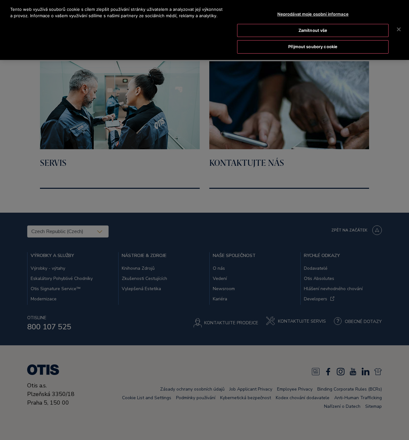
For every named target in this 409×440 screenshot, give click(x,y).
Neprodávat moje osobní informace (313, 14)
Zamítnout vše (313, 30)
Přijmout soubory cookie (312, 46)
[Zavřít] (399, 29)
